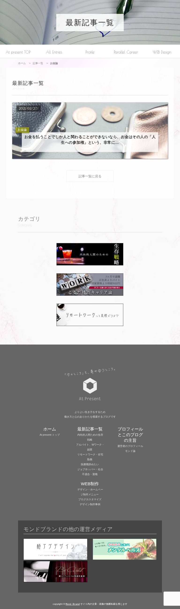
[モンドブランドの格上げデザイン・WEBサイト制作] (55, 550)
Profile (90, 52)
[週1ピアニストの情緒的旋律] (55, 572)
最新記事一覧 (90, 22)
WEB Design (162, 52)
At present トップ (50, 434)
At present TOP (18, 52)
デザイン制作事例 (90, 504)
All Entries (54, 52)
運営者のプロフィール (130, 446)
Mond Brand (73, 604)
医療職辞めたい (90, 464)
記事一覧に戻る (90, 176)
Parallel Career (126, 52)
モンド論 (130, 451)
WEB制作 (90, 483)
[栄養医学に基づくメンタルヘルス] (125, 550)
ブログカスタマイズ (89, 499)
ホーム (22, 63)
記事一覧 (38, 63)
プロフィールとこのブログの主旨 (130, 435)
